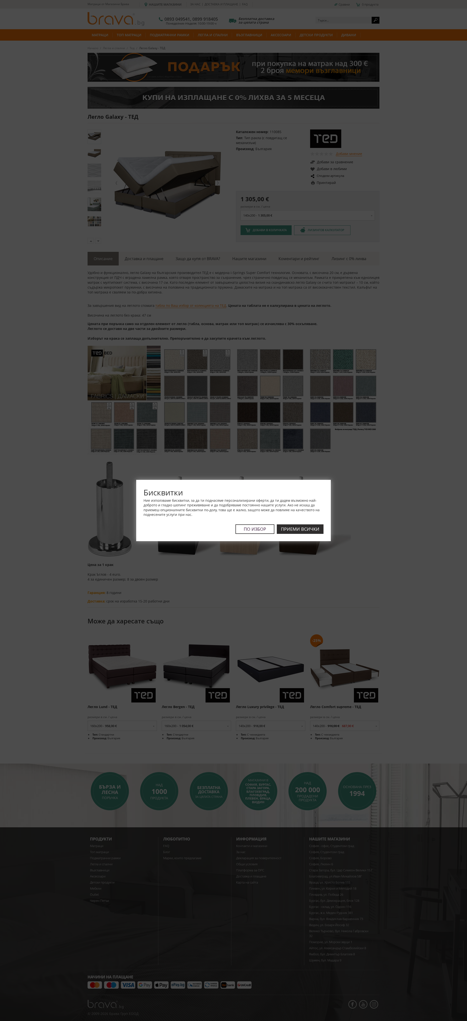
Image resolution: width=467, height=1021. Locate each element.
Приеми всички (300, 529)
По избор (255, 529)
